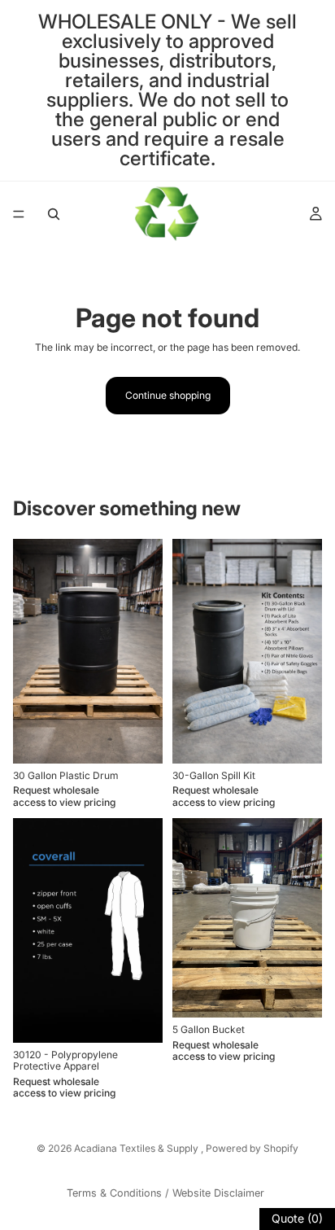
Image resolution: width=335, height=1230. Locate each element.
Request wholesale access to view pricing (64, 796)
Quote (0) (297, 1218)
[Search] (54, 214)
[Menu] (18, 214)
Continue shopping (168, 395)
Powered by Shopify (252, 1148)
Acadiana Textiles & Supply (137, 1148)
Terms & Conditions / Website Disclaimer (165, 1193)
